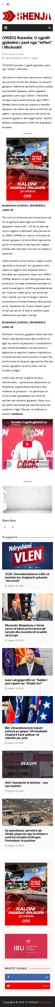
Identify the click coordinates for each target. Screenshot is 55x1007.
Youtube (8, 4)
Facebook (3, 4)
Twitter (13, 527)
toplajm (34, 58)
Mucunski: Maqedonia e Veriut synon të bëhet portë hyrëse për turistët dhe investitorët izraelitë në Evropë (26, 630)
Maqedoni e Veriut (21, 58)
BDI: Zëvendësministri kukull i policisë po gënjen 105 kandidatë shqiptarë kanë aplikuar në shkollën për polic (26, 733)
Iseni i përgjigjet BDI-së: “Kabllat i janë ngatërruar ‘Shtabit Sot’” (26, 681)
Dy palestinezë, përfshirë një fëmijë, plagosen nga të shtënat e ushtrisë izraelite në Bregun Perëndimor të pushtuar (26, 835)
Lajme (8, 58)
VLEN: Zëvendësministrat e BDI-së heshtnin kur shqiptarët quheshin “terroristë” (27, 577)
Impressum (45, 1002)
